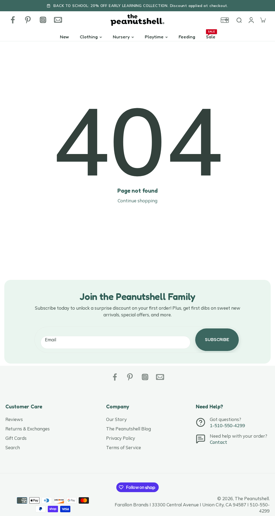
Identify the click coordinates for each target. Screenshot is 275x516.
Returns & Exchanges (27, 428)
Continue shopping (137, 200)
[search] (239, 19)
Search (12, 447)
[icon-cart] (263, 19)
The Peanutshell (252, 498)
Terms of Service (123, 447)
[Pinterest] (27, 19)
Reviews (14, 419)
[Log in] (251, 19)
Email (50, 339)
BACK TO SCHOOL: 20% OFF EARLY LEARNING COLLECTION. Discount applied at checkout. (140, 5)
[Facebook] (12, 19)
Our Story (116, 419)
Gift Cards (16, 438)
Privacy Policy (120, 438)
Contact (218, 442)
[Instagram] (42, 19)
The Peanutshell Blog (128, 428)
